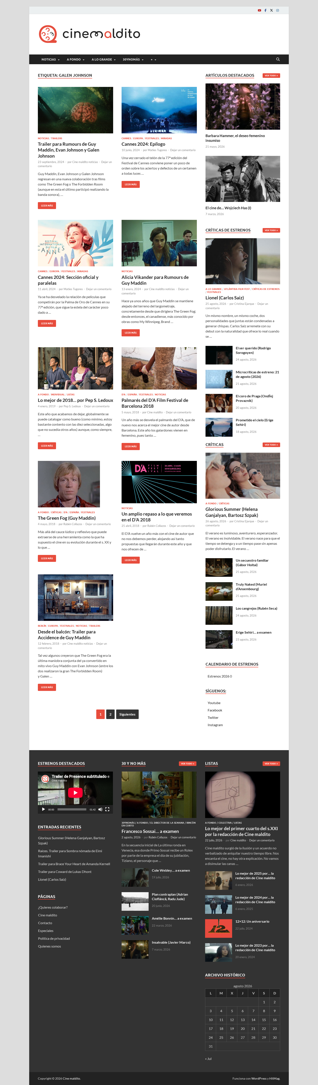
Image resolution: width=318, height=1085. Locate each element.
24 (211, 1037)
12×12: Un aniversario (252, 921)
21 (253, 1028)
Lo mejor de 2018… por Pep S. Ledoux (75, 400)
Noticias (49, 59)
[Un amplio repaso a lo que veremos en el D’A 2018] (159, 482)
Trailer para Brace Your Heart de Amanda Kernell (74, 864)
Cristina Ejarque (244, 303)
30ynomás (131, 59)
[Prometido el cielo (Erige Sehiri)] (219, 420)
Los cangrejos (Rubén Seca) (256, 608)
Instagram (215, 725)
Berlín (42, 625)
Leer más (45, 204)
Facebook (215, 710)
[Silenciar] (100, 809)
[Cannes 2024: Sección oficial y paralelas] (75, 243)
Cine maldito (155, 412)
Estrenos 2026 (218, 676)
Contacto (45, 923)
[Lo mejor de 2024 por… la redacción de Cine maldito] (218, 898)
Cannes (126, 138)
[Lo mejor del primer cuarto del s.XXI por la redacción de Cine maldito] (242, 774)
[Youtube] (259, 10)
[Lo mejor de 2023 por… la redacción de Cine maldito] (218, 946)
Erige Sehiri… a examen (253, 632)
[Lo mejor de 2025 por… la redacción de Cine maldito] (218, 874)
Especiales (45, 930)
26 (232, 1037)
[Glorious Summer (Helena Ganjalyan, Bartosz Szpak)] (243, 477)
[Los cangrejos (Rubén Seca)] (219, 609)
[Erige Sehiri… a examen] (219, 633)
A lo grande (102, 59)
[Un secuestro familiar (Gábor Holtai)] (219, 561)
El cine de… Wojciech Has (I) (228, 208)
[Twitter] (271, 10)
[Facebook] (265, 10)
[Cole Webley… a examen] (135, 871)
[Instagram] (277, 10)
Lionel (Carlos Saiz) (225, 297)
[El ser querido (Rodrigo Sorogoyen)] (219, 348)
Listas (70, 394)
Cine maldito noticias (85, 162)
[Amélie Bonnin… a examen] (135, 919)
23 (275, 1028)
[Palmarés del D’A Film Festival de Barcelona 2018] (159, 368)
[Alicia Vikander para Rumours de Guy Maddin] (159, 243)
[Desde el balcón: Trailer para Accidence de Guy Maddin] (75, 597)
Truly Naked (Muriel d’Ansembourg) (251, 586)
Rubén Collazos (72, 524)
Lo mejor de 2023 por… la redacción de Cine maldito (255, 947)
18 (221, 1028)
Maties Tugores (157, 150)
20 (243, 1028)
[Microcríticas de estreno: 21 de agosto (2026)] (219, 372)
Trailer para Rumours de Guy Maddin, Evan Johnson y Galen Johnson (68, 149)
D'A (123, 394)
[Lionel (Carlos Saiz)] (243, 262)
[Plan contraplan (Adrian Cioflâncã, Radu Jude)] (135, 895)
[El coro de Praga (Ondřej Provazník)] (219, 396)
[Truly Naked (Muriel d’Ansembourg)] (219, 585)
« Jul (208, 1058)
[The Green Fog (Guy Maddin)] (75, 484)
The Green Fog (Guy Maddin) (67, 518)
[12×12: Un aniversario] (218, 922)
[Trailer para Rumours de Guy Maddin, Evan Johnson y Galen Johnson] (75, 110)
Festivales (152, 138)
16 (275, 1020)
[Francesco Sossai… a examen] (159, 774)
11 (221, 1020)
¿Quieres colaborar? (52, 907)
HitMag (274, 1078)
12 (232, 1020)
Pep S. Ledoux (72, 406)
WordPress (259, 1078)
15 (264, 1020)
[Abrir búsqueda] (278, 59)
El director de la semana (167, 822)
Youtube (214, 703)
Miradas (166, 138)
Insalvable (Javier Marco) (171, 942)
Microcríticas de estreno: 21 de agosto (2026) (257, 374)
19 (232, 1028)
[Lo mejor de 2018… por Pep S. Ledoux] (75, 368)
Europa (138, 138)
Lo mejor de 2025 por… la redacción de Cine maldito (255, 875)
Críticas (56, 512)
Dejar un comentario (183, 150)
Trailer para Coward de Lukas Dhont (65, 871)
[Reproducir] (43, 809)
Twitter (213, 717)
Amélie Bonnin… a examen (172, 918)
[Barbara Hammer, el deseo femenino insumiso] (243, 106)
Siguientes (127, 714)
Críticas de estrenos (265, 289)
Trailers (56, 138)
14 (253, 1020)
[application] (75, 793)
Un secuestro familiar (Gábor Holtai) (252, 562)
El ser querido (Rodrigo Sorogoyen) (253, 350)
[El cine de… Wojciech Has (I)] (243, 178)
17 (211, 1028)
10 (211, 1020)
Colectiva (225, 822)
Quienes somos (49, 946)
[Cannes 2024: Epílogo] (159, 110)
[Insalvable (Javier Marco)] (135, 943)
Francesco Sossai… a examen (150, 831)
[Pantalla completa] (107, 809)
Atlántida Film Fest (237, 289)
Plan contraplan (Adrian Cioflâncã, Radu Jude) (170, 896)
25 (221, 1037)
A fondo (74, 59)
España (132, 394)
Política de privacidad (54, 938)
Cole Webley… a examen (171, 870)
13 (243, 1020)
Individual (58, 394)
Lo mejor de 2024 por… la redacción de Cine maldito (255, 899)
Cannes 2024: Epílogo (143, 144)
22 (264, 1028)
